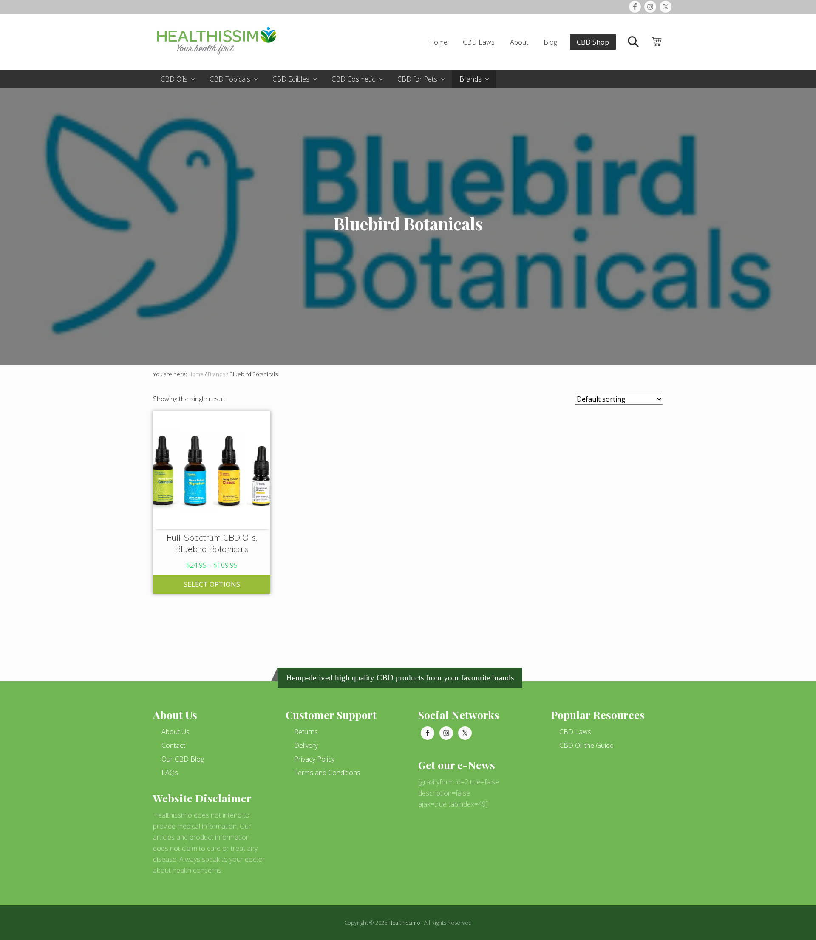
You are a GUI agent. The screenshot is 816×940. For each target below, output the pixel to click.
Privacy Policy (314, 759)
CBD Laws (575, 731)
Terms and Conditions (327, 772)
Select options (212, 584)
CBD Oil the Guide (586, 745)
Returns (306, 731)
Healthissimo (404, 922)
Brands (216, 374)
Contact (173, 745)
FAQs (170, 772)
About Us (176, 731)
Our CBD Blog (183, 759)
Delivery (306, 745)
